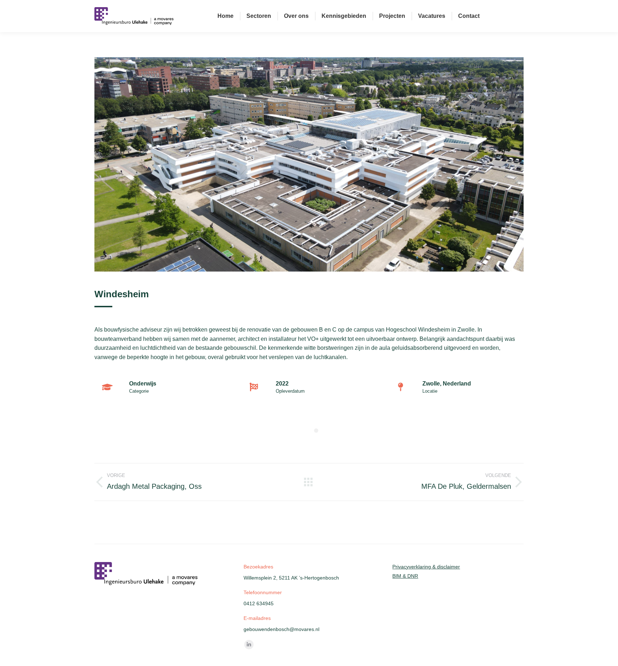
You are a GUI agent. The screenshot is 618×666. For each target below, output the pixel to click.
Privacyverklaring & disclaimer (426, 567)
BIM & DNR (405, 576)
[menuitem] (225, 16)
